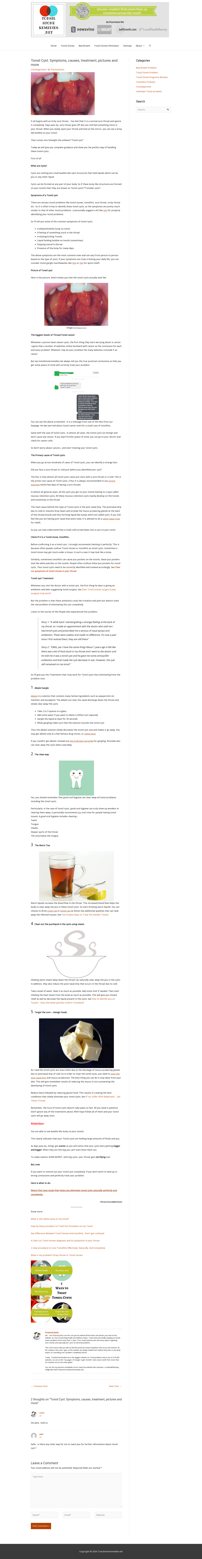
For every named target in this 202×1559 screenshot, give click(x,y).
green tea (52, 910)
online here (90, 733)
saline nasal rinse (111, 518)
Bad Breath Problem (146, 67)
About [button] (139, 45)
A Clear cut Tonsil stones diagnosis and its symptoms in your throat (65, 1240)
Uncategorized (38, 69)
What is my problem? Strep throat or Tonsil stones (57, 1255)
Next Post (115, 1386)
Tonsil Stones (67, 45)
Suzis (42, 1413)
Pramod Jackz (52, 1332)
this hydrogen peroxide (81, 741)
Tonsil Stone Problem (147, 72)
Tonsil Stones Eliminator (106, 45)
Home (54, 45)
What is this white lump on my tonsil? (50, 1218)
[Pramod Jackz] (37, 1335)
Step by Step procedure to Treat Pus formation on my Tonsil (62, 1226)
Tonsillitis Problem (145, 82)
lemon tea (65, 910)
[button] (150, 45)
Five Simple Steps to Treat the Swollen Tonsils (85, 914)
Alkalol (34, 696)
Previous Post (39, 1386)
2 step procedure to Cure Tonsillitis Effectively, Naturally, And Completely (68, 1248)
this (105, 210)
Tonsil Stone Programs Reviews (152, 77)
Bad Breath (84, 45)
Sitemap (127, 45)
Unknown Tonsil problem (149, 91)
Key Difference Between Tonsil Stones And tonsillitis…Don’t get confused (67, 1233)
